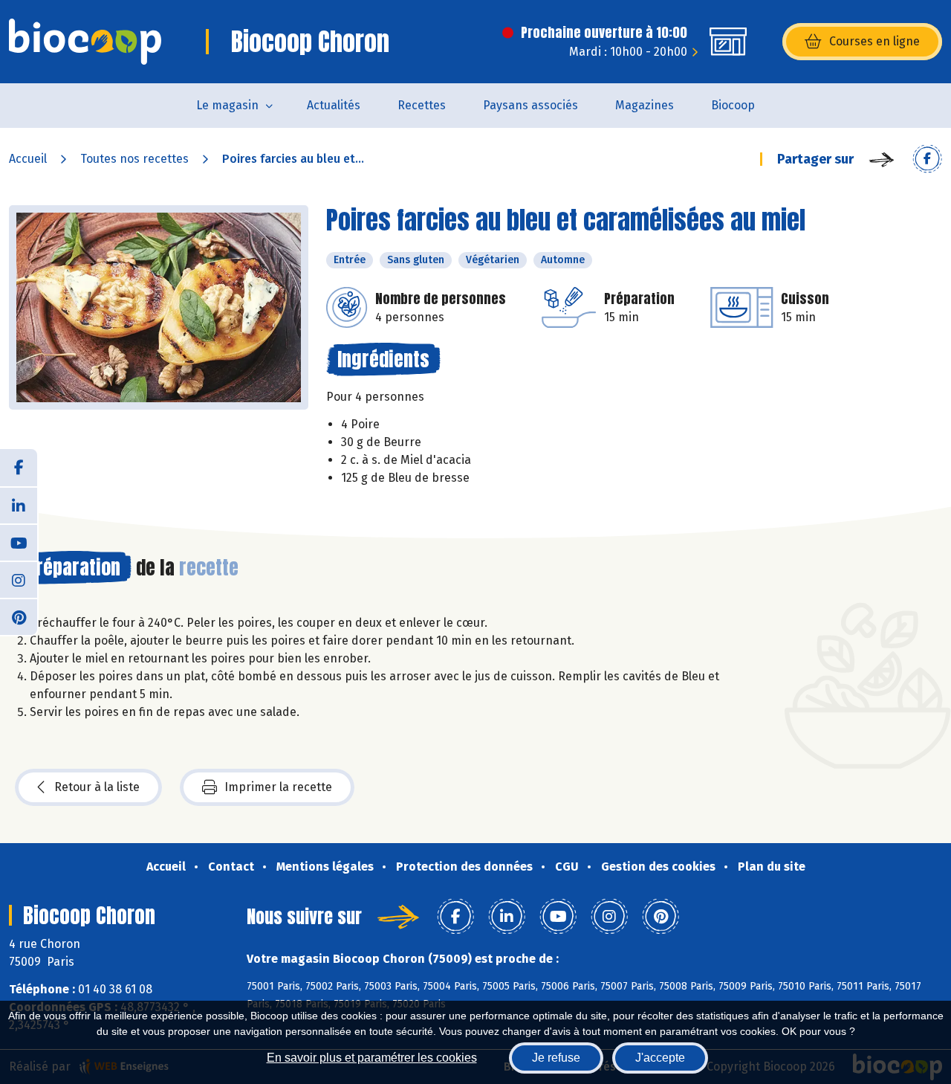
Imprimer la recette (278, 787)
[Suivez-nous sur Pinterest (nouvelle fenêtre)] (18, 616)
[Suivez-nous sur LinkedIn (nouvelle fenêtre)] (18, 504)
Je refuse (556, 1057)
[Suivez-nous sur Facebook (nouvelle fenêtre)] (18, 467)
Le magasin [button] (227, 105)
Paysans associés (530, 105)
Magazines (644, 105)
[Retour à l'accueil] (85, 42)
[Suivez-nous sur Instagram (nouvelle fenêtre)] (18, 579)
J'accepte (660, 1057)
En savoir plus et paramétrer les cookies (372, 1057)
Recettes (421, 105)
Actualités (333, 105)
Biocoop (733, 105)
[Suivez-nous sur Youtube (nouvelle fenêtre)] (18, 542)
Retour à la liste (97, 787)
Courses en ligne (874, 41)
